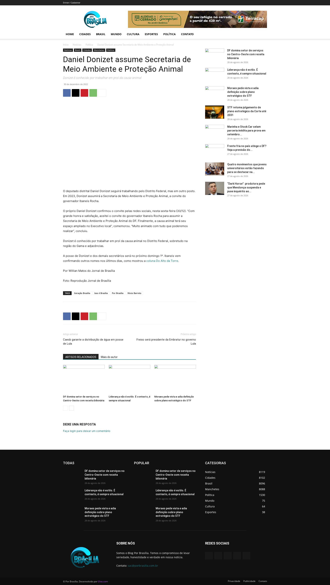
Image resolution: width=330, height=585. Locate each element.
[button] (262, 34)
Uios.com (103, 581)
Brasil (100, 34)
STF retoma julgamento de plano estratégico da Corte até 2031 (246, 111)
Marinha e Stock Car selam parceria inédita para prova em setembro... (246, 130)
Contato (187, 34)
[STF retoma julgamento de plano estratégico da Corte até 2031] (214, 112)
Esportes (151, 34)
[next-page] (71, 408)
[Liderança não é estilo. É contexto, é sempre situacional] (129, 379)
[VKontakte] (246, 555)
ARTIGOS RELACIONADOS (80, 357)
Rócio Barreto (134, 293)
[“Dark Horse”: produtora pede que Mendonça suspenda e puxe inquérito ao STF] (214, 188)
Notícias (77, 44)
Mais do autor (109, 357)
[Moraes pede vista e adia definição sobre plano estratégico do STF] (175, 379)
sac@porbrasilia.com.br (143, 565)
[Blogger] (209, 555)
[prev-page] (65, 408)
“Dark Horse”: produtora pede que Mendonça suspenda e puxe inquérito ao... (246, 187)
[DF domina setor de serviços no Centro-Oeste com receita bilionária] (84, 379)
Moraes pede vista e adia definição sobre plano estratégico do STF (243, 92)
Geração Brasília (82, 293)
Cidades (85, 34)
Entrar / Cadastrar (71, 2)
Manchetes (99, 50)
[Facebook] (67, 93)
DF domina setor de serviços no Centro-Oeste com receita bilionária (245, 54)
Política (169, 34)
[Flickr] (227, 555)
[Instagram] (237, 555)
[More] (102, 93)
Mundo (116, 34)
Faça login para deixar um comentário (86, 430)
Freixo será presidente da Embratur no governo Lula (166, 341)
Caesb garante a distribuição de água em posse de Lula (93, 341)
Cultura (133, 34)
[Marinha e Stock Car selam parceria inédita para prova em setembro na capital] (214, 131)
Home (70, 34)
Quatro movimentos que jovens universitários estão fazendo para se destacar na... (247, 168)
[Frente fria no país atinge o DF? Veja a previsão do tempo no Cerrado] (214, 150)
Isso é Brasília (101, 293)
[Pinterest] (84, 93)
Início (66, 44)
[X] (75, 93)
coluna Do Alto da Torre (162, 261)
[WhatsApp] (93, 93)
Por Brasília (117, 293)
